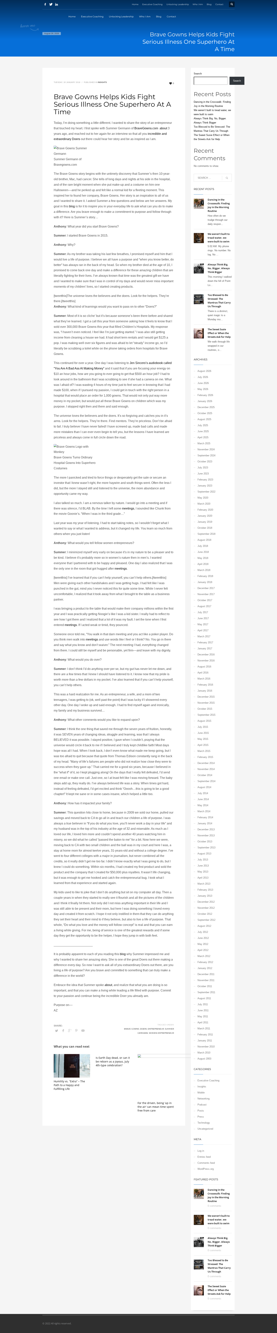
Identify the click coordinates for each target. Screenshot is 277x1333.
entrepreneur (156, 1029)
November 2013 (206, 835)
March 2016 (203, 678)
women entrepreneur (161, 1033)
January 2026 (204, 401)
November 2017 (206, 594)
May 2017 (202, 624)
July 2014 (202, 793)
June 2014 (203, 799)
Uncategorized (205, 1128)
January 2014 (204, 823)
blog (72, 206)
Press (200, 1116)
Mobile (201, 1092)
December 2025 (206, 407)
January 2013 (204, 895)
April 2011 (202, 1022)
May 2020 (202, 497)
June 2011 (203, 1010)
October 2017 (204, 600)
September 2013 (206, 847)
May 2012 (202, 944)
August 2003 (204, 1058)
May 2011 (202, 1016)
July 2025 (202, 425)
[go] (227, 178)
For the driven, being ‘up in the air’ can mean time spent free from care (156, 1106)
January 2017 (204, 648)
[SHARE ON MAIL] (83, 1030)
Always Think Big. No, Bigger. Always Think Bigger (219, 268)
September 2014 (206, 781)
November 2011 (205, 980)
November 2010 (206, 1046)
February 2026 (205, 395)
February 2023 (205, 479)
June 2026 (203, 383)
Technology (203, 1122)
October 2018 (204, 527)
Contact (219, 4)
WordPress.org (205, 1169)
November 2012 (206, 907)
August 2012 (204, 926)
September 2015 (206, 714)
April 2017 (202, 630)
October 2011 (204, 986)
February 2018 (205, 576)
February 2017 (205, 642)
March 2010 (203, 1052)
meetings (128, 508)
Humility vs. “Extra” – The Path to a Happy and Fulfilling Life (69, 1085)
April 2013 (202, 877)
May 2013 (202, 871)
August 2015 (204, 720)
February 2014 (205, 817)
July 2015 (202, 726)
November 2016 (206, 660)
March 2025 (203, 443)
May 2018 (202, 558)
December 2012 (206, 901)
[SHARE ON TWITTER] (56, 1031)
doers (143, 1029)
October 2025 (204, 413)
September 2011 (206, 992)
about (163, 128)
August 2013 (204, 853)
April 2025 (202, 437)
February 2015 (205, 757)
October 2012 (204, 913)
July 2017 (202, 612)
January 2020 (204, 515)
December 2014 (206, 763)
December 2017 (206, 588)
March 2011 (203, 1028)
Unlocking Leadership (177, 4)
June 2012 (203, 938)
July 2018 (202, 546)
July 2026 (202, 377)
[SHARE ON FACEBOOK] (63, 1030)
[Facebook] (45, 4)
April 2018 (202, 564)
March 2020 (203, 503)
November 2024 (206, 449)
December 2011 (205, 974)
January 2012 (204, 968)
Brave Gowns (131, 1029)
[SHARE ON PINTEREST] (76, 1030)
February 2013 (205, 889)
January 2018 (204, 582)
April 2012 (202, 950)
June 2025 (203, 431)
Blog (209, 4)
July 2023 (202, 467)
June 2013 (203, 865)
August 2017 (204, 606)
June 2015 (203, 733)
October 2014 (204, 775)
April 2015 (202, 745)
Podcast (202, 1104)
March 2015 (203, 751)
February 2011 (205, 1034)
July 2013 (202, 859)
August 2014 (204, 787)
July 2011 (202, 1004)
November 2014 (206, 769)
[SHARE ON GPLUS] (70, 1030)
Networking (203, 1098)
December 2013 (206, 829)
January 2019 (204, 521)
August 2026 (204, 371)
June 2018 (203, 552)
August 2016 (204, 666)
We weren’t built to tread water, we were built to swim (219, 237)
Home (135, 4)
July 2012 (202, 932)
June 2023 (203, 473)
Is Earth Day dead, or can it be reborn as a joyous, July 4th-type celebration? (113, 1061)
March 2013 (203, 883)
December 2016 (206, 654)
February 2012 (205, 962)
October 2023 (204, 461)
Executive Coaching (152, 4)
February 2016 (205, 684)
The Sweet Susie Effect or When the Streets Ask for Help (219, 333)
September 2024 (206, 455)
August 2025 (204, 419)
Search (198, 73)
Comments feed (206, 1162)
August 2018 (204, 540)
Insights (102, 82)
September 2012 (206, 920)
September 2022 (206, 491)
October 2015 (204, 708)
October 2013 (204, 841)
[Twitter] (51, 4)
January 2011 (204, 1040)
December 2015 (206, 696)
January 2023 (204, 485)
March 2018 (203, 570)
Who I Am (198, 4)
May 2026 (202, 389)
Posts (200, 1110)
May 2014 (202, 805)
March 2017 (203, 636)
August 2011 (204, 998)
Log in (200, 1150)
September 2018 (206, 533)
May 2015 (202, 739)
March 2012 (203, 956)
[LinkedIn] (56, 4)
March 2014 (203, 811)
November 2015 (206, 702)
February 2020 (205, 509)
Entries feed (204, 1156)
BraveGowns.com (146, 128)
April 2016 (202, 672)
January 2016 (204, 690)
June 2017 (203, 618)
